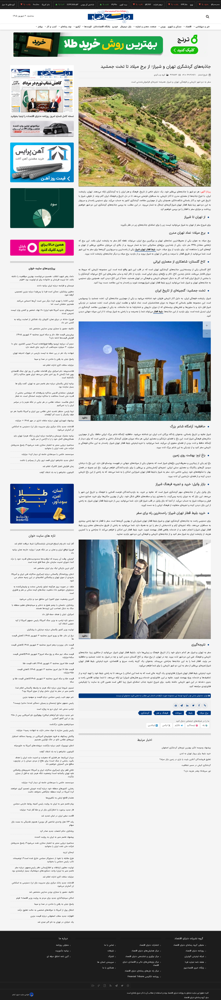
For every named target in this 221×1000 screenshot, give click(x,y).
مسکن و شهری (175, 26)
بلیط (190, 713)
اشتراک (111, 956)
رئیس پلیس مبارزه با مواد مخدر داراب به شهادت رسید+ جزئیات (45, 730)
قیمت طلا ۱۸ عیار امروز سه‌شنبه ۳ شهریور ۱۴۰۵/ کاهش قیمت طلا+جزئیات (45, 671)
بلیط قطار (158, 311)
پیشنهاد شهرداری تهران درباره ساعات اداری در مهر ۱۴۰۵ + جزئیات (44, 420)
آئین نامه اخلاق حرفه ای (58, 956)
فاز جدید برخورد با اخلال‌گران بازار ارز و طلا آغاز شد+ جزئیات (47, 810)
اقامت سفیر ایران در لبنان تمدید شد (57, 816)
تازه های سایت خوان (42, 536)
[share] (104, 985)
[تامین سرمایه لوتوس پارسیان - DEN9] (42, 208)
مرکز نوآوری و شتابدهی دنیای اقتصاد (142, 956)
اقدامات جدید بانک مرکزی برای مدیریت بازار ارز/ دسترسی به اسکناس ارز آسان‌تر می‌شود (43, 428)
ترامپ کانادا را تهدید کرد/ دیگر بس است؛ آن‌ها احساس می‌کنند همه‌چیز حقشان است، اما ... (45, 302)
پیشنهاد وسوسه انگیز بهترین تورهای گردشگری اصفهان (186, 747)
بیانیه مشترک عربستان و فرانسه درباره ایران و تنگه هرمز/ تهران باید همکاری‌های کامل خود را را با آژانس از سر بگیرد (44, 437)
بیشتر (40, 26)
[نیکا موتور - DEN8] (42, 129)
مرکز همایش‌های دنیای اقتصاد (145, 950)
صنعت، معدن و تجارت (145, 26)
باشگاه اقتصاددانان (101, 26)
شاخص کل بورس (58, 4)
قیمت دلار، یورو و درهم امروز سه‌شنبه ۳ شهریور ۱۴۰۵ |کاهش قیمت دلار (42, 646)
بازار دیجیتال (125, 26)
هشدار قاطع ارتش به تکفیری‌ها (60, 798)
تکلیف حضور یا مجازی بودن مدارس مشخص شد (51, 328)
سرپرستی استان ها (105, 962)
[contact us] (98, 985)
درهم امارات (129, 4)
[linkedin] (187, 705)
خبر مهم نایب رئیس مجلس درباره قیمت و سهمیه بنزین (48, 697)
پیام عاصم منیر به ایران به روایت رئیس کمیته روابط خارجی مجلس (43, 804)
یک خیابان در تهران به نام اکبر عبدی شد (56, 922)
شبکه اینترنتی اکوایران (194, 956)
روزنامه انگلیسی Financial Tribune (143, 976)
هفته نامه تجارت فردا (194, 962)
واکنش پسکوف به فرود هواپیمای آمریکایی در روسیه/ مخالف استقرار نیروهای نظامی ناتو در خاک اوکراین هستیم (43, 738)
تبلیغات (110, 950)
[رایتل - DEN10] (42, 248)
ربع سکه (196, 4)
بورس (163, 26)
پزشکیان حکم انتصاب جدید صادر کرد (57, 831)
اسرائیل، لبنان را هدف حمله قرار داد (58, 614)
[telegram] (181, 705)
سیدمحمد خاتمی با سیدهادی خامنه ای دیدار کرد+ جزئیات (48, 454)
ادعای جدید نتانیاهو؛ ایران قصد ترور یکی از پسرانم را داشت (47, 460)
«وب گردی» (186, 695)
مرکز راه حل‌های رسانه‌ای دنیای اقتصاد (142, 971)
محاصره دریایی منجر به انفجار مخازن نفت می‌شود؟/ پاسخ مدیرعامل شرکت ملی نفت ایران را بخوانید (42, 447)
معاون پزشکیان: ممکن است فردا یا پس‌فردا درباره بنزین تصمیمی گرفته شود (44, 293)
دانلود (84, 418)
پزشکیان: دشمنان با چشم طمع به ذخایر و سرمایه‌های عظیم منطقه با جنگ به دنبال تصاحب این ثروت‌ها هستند (43, 607)
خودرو (115, 26)
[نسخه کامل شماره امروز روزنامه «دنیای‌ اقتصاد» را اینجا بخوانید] (42, 89)
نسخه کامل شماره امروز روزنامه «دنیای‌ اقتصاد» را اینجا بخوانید (42, 116)
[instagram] (128, 985)
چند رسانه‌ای (66, 26)
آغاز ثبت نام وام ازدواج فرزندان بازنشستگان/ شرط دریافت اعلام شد (44, 543)
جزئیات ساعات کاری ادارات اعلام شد (58, 365)
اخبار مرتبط (144, 740)
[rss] (110, 985)
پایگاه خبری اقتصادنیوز (194, 968)
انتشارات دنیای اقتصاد (149, 945)
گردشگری (145, 713)
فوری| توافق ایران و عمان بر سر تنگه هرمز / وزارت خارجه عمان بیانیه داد (43, 551)
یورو (162, 4)
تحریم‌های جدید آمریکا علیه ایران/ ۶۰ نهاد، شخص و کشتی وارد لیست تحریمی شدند (42, 312)
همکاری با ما (108, 968)
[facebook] (199, 705)
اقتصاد (188, 26)
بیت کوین (94, 4)
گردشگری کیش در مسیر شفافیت (196, 765)
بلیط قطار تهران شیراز (145, 249)
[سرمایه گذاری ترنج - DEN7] (110, 44)
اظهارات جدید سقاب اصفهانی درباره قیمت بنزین (52, 916)
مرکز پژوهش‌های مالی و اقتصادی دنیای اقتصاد (141, 963)
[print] (175, 705)
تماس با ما (109, 945)
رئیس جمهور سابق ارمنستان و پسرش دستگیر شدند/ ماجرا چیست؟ (43, 703)
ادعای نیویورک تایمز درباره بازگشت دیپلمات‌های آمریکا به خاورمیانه (44, 745)
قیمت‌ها (87, 26)
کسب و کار (51, 26)
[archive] (93, 985)
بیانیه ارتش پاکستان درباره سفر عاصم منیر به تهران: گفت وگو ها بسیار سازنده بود (44, 385)
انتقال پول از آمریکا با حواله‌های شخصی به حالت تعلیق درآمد (45, 910)
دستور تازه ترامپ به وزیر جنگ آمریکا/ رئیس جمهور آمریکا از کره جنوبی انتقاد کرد (45, 622)
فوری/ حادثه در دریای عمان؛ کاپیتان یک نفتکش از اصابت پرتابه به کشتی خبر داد (44, 321)
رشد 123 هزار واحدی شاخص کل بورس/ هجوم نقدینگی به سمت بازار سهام (42, 823)
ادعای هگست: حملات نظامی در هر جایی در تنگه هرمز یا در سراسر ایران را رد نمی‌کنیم (44, 404)
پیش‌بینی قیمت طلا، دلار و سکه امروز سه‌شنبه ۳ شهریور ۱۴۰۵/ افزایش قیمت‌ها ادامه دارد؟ (45, 336)
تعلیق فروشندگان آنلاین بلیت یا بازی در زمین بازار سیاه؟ (185, 759)
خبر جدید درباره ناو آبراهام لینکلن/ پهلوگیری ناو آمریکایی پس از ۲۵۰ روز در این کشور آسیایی (42, 717)
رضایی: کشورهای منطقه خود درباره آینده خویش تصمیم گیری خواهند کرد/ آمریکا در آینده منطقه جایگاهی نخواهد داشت (42, 790)
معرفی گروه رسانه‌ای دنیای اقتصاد (188, 945)
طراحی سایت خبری (22, 995)
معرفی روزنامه (62, 945)
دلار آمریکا (17, 4)
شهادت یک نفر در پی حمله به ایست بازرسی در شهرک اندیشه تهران (43, 353)
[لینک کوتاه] (204, 705)
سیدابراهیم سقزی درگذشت (62, 724)
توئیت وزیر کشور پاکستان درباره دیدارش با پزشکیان (50, 629)
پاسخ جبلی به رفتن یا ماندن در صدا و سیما (54, 359)
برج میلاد (203, 713)
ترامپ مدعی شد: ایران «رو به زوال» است (55, 709)
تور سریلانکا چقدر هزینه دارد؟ (197, 771)
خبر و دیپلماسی (202, 26)
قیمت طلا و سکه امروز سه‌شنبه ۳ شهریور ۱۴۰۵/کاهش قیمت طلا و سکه (43, 680)
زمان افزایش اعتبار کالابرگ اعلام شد (58, 466)
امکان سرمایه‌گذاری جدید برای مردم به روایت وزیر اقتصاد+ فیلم (45, 898)
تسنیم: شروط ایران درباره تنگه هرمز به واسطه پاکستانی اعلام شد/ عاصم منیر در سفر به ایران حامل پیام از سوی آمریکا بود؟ (44, 689)
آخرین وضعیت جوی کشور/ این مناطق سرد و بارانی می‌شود (46, 599)
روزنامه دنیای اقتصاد (195, 950)
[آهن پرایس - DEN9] (42, 162)
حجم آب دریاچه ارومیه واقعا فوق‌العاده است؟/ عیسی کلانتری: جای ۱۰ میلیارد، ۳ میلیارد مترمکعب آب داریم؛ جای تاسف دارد (42, 345)
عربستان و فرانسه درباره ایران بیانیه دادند (55, 285)
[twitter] (193, 705)
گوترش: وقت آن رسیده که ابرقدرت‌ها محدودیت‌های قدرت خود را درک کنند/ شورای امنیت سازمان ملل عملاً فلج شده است (42, 560)
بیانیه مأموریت (62, 950)
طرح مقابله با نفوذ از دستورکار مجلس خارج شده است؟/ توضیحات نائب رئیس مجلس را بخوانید (43, 860)
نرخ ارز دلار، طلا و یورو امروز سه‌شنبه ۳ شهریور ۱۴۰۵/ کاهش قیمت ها (43, 637)
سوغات (178, 713)
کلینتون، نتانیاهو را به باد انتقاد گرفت (56, 472)
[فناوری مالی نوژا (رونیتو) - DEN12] (42, 504)
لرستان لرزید (68, 852)
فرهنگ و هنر (162, 713)
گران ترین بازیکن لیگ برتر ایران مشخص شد (53, 568)
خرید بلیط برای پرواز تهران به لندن (195, 753)
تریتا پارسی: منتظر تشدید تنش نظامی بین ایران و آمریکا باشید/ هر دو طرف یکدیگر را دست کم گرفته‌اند (42, 413)
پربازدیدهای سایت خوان (42, 269)
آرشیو (77, 26)
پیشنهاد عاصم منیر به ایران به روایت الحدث (54, 837)
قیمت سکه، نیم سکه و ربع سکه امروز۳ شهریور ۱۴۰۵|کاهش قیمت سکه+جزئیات (43, 656)
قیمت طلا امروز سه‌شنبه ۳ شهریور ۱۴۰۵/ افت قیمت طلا (48, 663)
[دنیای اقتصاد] (110, 16)
